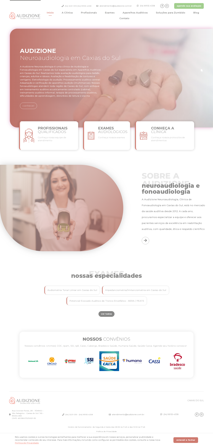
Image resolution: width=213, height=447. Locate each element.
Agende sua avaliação (189, 6)
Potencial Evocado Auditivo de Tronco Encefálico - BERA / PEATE (107, 301)
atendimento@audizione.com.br (116, 6)
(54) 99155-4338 (84, 6)
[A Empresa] (145, 240)
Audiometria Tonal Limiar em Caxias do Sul (72, 290)
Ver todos (106, 314)
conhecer (28, 105)
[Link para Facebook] (162, 6)
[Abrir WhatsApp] (207, 441)
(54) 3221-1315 (71, 6)
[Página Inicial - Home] (24, 16)
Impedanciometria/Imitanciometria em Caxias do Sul (135, 290)
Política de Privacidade (27, 443)
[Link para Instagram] (167, 6)
